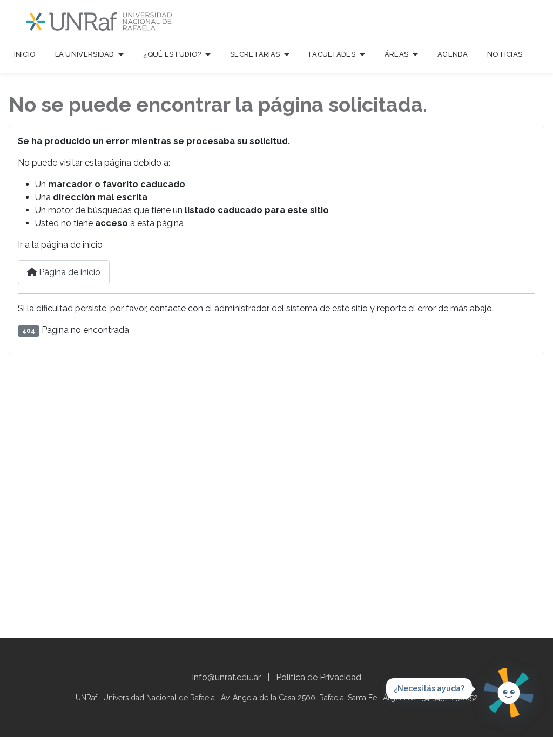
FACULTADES (332, 54)
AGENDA (452, 54)
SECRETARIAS (255, 54)
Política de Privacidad (318, 677)
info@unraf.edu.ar (226, 677)
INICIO (25, 54)
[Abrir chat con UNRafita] (508, 692)
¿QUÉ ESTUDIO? (172, 54)
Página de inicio (68, 272)
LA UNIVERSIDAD (84, 54)
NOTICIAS (504, 54)
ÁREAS (397, 54)
